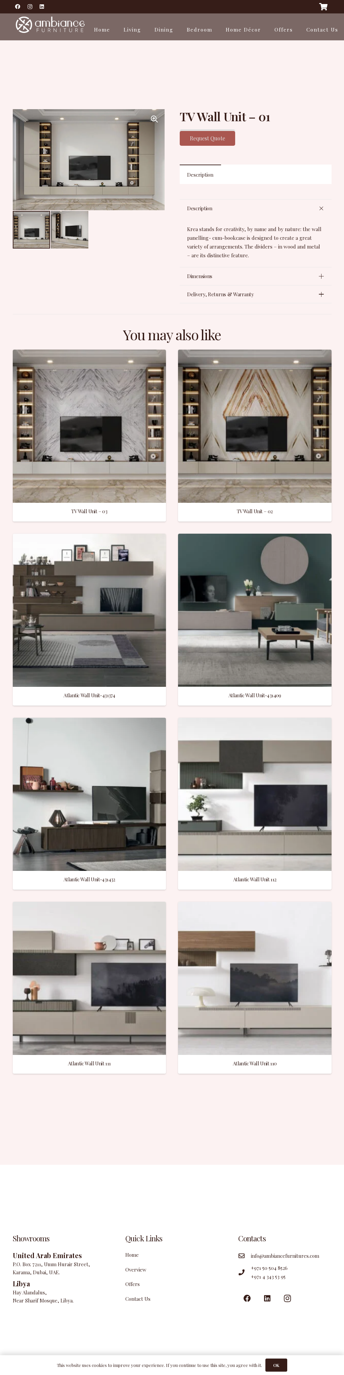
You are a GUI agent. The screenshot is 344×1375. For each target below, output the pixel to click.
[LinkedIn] (42, 7)
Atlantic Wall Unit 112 (254, 879)
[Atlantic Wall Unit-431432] (89, 722)
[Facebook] (18, 7)
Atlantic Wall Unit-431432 (89, 879)
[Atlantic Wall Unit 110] (255, 906)
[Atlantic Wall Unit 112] (255, 722)
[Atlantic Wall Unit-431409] (255, 538)
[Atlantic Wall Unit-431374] (89, 538)
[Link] (49, 26)
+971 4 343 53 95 (268, 1276)
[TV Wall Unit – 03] (89, 354)
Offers (132, 1284)
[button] (154, 119)
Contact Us (137, 1298)
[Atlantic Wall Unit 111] (89, 906)
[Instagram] (30, 7)
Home (132, 1254)
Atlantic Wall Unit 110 (255, 1063)
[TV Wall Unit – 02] (255, 354)
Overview (135, 1269)
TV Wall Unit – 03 (89, 511)
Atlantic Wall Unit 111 (89, 1063)
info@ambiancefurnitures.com (285, 1255)
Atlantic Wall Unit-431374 (89, 695)
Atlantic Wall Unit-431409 (254, 695)
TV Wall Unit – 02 (255, 511)
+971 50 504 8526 (269, 1268)
